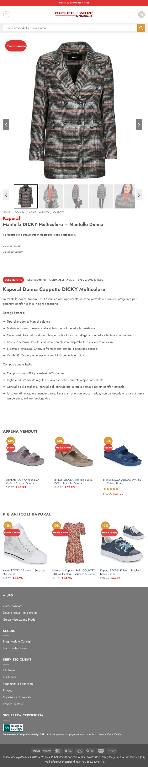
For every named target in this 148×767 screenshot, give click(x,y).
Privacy (7, 690)
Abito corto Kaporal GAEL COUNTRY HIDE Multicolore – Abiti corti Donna (73, 572)
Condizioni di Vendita (17, 697)
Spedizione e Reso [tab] (90, 280)
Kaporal (11, 218)
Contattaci (9, 677)
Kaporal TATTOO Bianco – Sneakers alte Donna (24, 572)
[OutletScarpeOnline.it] (74, 14)
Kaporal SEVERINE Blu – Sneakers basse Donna (120, 572)
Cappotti (58, 212)
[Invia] (141, 28)
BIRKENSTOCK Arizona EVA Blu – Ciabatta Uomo (122, 481)
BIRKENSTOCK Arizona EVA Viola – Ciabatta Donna (22, 481)
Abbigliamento (39, 212)
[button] (6, 14)
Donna (20, 212)
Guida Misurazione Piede (19, 619)
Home (6, 212)
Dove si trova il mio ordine (20, 612)
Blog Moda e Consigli (17, 641)
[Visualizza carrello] (141, 14)
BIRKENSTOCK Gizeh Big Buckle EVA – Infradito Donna (73, 481)
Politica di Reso (13, 704)
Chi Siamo (9, 670)
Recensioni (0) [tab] (36, 280)
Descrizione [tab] (13, 280)
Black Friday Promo (15, 648)
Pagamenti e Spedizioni (18, 684)
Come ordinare (12, 606)
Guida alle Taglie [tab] (61, 280)
